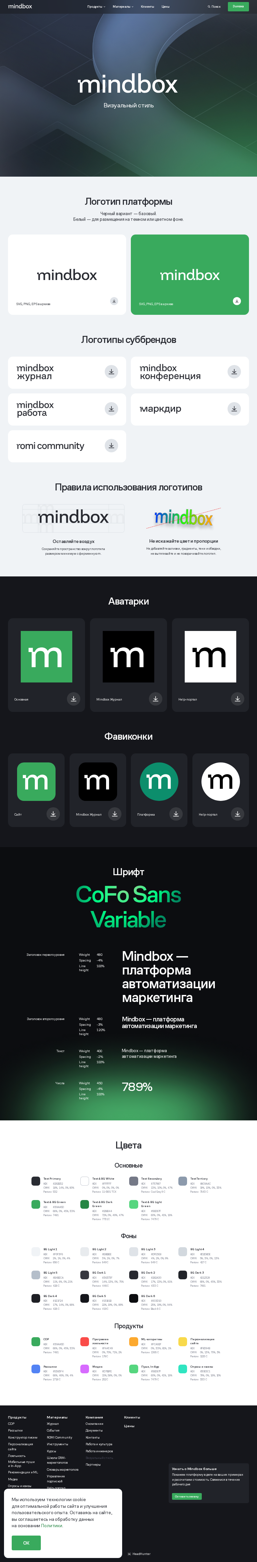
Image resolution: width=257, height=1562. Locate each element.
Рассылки (15, 1431)
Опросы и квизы (19, 1486)
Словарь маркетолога (63, 1470)
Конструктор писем (22, 1438)
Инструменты (57, 1444)
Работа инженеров (99, 1451)
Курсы (51, 1451)
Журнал (53, 1424)
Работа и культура (99, 1444)
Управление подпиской (56, 1478)
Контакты (93, 1438)
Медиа (13, 1479)
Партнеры (93, 1465)
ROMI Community (59, 1438)
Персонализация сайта (20, 1446)
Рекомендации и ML (23, 1472)
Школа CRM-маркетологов (57, 1460)
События (53, 1431)
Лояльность (16, 1456)
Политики (51, 1526)
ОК (26, 1543)
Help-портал (56, 1488)
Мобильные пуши (21, 1464)
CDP (11, 1424)
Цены (129, 1425)
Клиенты (132, 1417)
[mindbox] (20, 6)
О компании (94, 1424)
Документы (94, 1431)
